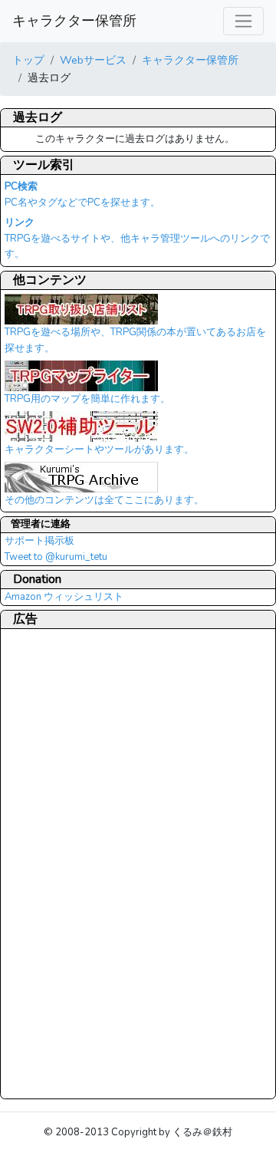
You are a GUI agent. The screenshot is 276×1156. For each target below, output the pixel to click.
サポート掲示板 (39, 541)
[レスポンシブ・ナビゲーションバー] (243, 21)
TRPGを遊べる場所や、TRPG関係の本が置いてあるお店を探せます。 (135, 340)
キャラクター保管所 (74, 21)
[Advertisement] (66, 863)
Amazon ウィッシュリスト (64, 597)
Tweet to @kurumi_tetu (56, 557)
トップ (28, 60)
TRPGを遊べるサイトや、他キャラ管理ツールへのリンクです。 (137, 239)
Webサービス (93, 60)
